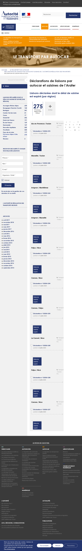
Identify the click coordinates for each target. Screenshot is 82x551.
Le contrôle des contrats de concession (29, 459)
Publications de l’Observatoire (50, 531)
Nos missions (5, 505)
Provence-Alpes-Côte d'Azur (10, 135)
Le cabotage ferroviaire (8, 472)
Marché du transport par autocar (39, 41)
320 (25, 130)
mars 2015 (6, 254)
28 (75, 130)
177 (25, 132)
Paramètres (71, 546)
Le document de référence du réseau (10, 462)
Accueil (4, 70)
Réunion (5, 139)
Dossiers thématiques (48, 511)
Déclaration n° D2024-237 (41, 409)
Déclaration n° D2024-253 (41, 313)
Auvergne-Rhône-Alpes (11, 105)
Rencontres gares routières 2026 (64, 43)
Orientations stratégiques (49, 523)
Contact (66, 2)
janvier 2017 (7, 229)
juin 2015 (6, 247)
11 (74, 127)
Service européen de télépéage (30, 473)
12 (78, 127)
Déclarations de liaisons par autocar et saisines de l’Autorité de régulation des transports (37, 71)
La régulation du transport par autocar (12, 38)
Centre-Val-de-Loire (9, 113)
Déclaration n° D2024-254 (41, 283)
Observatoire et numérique (10, 27)
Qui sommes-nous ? (7, 503)
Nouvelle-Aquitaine (9, 127)
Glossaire (47, 2)
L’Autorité (5, 501)
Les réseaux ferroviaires (8, 457)
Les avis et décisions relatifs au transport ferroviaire (10, 452)
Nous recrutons (56, 2)
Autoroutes (54, 26)
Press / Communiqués (12, 2)
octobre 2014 (7, 265)
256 (25, 117)
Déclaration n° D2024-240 (41, 345)
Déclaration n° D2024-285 (41, 163)
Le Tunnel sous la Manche (9, 459)
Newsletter (45, 509)
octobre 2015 (7, 243)
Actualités (46, 501)
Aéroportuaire (65, 26)
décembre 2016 (8, 231)
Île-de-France (7, 122)
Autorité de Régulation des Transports (16, 15)
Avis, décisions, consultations (13, 523)
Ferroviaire (35, 26)
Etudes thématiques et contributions (52, 533)
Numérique (75, 26)
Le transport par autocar (19, 70)
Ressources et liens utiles (62, 41)
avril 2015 (6, 252)
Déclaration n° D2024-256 (41, 223)
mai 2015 (6, 249)
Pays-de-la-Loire (8, 132)
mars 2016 (6, 236)
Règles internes (6, 511)
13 (66, 130)
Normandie (6, 125)
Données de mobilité (68, 480)
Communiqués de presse (49, 507)
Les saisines (66, 457)
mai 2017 (6, 224)
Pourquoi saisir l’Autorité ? (9, 509)
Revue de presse (47, 513)
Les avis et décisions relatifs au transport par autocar (64, 38)
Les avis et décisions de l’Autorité (11, 525)
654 (25, 105)
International (5, 513)
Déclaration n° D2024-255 (41, 253)
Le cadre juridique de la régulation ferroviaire (8, 480)
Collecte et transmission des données (70, 477)
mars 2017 (6, 227)
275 (25, 135)
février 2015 (7, 256)
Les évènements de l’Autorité (50, 505)
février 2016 (7, 238)
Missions (65, 452)
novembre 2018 (8, 222)
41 (25, 113)
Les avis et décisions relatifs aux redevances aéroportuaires (71, 454)
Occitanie (6, 130)
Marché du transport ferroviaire (10, 477)
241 (25, 110)
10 (69, 127)
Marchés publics (37, 2)
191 (25, 120)
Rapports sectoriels (47, 527)
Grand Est (6, 117)
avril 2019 (6, 220)
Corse (5, 115)
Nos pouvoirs (5, 507)
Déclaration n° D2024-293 (41, 131)
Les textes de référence (8, 517)
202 (25, 127)
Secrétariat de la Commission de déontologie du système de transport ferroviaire (10, 484)
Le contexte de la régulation (9, 515)
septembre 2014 (8, 268)
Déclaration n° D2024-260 (41, 193)
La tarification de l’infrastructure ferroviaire (10, 465)
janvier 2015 (7, 259)
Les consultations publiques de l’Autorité (12, 527)
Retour (7, 86)
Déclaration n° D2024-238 (41, 377)
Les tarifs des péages (28, 478)
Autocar (45, 26)
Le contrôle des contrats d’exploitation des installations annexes (30, 469)
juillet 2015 (6, 245)
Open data (66, 474)
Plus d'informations (9, 549)
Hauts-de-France (8, 120)
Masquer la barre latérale (16, 80)
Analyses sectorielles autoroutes (28, 475)
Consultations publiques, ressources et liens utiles (69, 460)
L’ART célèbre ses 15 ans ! (9, 519)
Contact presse (25, 2)
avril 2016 (6, 233)
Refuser (57, 546)
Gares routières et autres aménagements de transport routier (12, 43)
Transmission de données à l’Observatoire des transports (38, 38)
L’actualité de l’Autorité (48, 503)
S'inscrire (8, 185)
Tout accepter (44, 546)
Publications (47, 521)
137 (25, 125)
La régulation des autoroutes (30, 452)
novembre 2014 (8, 263)
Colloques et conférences (49, 529)
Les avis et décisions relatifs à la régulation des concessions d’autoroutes (31, 455)
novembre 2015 (8, 240)
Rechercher (73, 15)
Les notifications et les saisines (10, 455)
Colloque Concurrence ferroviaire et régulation (55, 515)
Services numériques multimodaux (68, 482)
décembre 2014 (8, 261)
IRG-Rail (44, 535)
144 (25, 108)
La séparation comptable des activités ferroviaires (9, 469)
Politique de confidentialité (11, 4)
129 (25, 122)
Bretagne (6, 110)
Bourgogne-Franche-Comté (12, 108)
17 (25, 115)
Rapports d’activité (47, 525)
